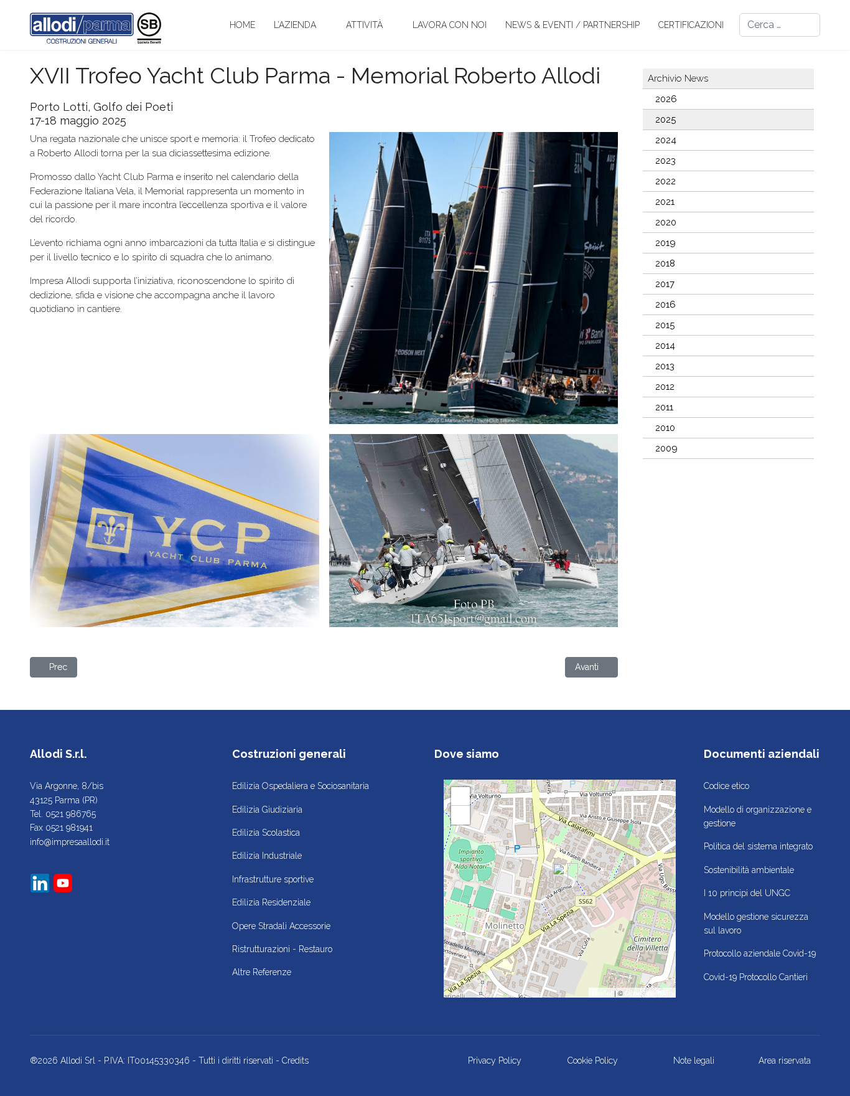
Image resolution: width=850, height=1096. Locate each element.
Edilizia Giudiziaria (267, 810)
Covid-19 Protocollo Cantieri (756, 977)
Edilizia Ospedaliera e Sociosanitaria (300, 786)
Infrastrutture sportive (273, 879)
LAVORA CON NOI (450, 25)
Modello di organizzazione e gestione (757, 816)
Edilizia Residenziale (271, 902)
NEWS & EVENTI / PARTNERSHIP (572, 25)
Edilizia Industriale (267, 856)
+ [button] (461, 796)
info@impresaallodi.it (70, 842)
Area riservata (785, 1060)
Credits (295, 1060)
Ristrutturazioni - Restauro (282, 949)
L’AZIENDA (295, 25)
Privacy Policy (494, 1060)
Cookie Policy (592, 1060)
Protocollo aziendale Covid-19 (760, 953)
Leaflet (602, 993)
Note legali (693, 1060)
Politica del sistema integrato (758, 846)
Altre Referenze (261, 972)
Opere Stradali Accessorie (281, 926)
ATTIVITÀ (364, 25)
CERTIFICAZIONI (691, 25)
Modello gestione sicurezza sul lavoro (756, 923)
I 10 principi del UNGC (747, 893)
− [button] (461, 815)
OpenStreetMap (649, 993)
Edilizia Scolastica (266, 833)
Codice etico (726, 786)
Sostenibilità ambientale (749, 870)
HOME (242, 25)
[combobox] (779, 25)
